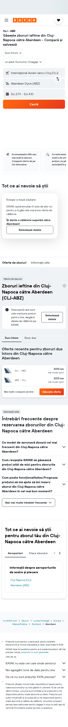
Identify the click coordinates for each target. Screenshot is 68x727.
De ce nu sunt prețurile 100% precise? (31, 677)
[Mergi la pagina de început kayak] (24, 20)
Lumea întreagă (41, 620)
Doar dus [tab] (30, 338)
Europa (57, 620)
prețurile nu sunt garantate (35, 652)
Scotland (36, 624)
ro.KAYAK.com (10, 620)
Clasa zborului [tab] (38, 553)
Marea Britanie (19, 624)
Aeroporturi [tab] (15, 553)
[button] (6, 20)
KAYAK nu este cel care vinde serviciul (31, 663)
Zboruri (25, 620)
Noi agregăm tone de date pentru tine (30, 670)
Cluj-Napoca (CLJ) (20, 580)
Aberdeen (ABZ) (19, 585)
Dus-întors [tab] (12, 338)
